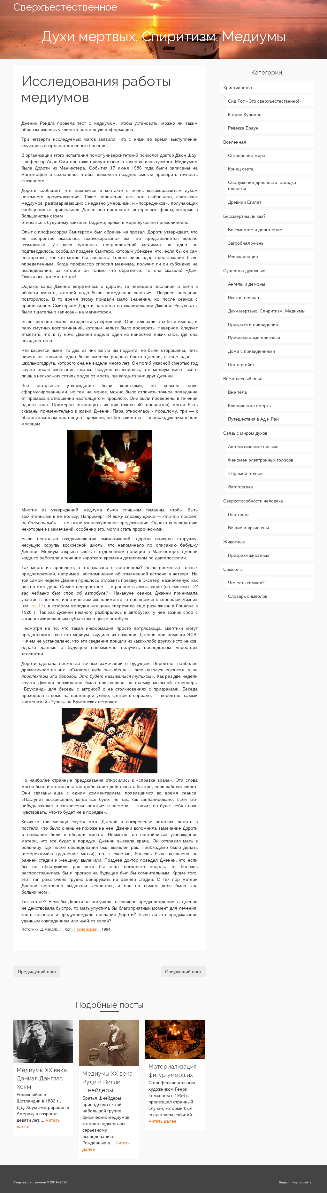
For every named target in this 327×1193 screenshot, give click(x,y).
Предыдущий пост (37, 971)
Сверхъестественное (60, 7)
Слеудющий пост (183, 971)
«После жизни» (86, 929)
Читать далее (162, 1121)
